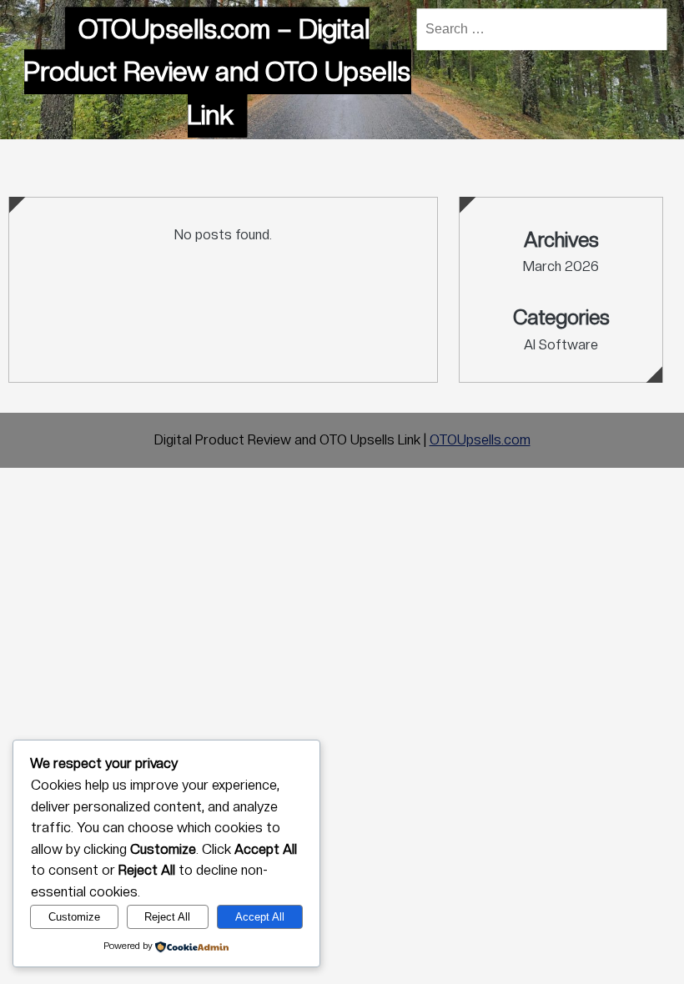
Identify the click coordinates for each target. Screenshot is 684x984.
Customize (74, 917)
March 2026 (561, 266)
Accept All (259, 917)
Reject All (167, 917)
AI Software (561, 345)
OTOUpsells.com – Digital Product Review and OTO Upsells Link (216, 71)
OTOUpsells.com (480, 440)
